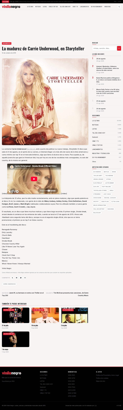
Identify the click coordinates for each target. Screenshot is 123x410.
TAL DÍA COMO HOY (46, 384)
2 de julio (64, 325)
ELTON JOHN (115, 201)
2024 (71, 381)
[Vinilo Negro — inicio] (11, 6)
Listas (119, 1)
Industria (107, 7)
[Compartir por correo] (25, 277)
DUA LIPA (96, 186)
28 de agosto (101, 59)
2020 (72, 393)
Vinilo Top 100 (53, 7)
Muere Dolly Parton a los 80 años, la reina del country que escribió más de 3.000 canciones (108, 91)
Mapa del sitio (100, 381)
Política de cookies (102, 378)
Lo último (30, 7)
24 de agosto (101, 109)
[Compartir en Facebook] (16, 277)
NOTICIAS (43, 378)
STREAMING (97, 194)
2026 (71, 375)
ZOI (96, 405)
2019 (72, 396)
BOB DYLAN (105, 201)
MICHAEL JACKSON (110, 198)
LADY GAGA (107, 194)
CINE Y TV (43, 390)
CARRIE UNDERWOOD (9, 284)
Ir (119, 48)
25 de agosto (101, 101)
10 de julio (34, 325)
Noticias (38, 7)
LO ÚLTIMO (43, 375)
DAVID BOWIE (97, 198)
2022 (71, 387)
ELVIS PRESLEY (97, 183)
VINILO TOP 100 (45, 393)
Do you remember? (96, 7)
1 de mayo (5, 349)
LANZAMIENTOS (7, 43)
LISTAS (42, 381)
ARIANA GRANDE (98, 179)
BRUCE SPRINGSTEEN (99, 205)
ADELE (111, 190)
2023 (71, 384)
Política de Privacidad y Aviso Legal (107, 375)
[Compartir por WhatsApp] (20, 277)
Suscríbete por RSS (8, 381)
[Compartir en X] (12, 277)
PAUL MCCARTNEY (99, 209)
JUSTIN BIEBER (109, 183)
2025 (71, 378)
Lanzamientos (84, 7)
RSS (115, 1)
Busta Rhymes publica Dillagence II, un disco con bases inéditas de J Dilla (108, 80)
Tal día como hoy (65, 7)
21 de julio (5, 325)
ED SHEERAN (97, 172)
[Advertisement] (61, 24)
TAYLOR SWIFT (97, 175)
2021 (72, 390)
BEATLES (106, 172)
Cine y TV (75, 7)
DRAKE (114, 172)
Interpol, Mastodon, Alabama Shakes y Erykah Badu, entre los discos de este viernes (107, 68)
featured (43, 387)
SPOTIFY (96, 201)
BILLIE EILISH (97, 212)
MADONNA (111, 209)
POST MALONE (106, 186)
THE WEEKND (109, 175)
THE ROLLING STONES (100, 190)
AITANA (108, 179)
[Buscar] (119, 6)
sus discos (30, 149)
